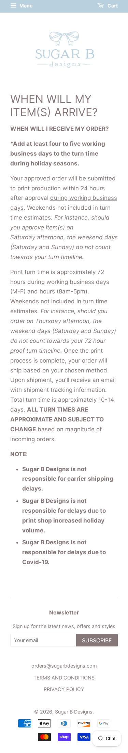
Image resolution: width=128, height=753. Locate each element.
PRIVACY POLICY (64, 689)
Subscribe (97, 640)
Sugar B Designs (74, 712)
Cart (112, 6)
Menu (25, 6)
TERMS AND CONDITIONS (64, 677)
